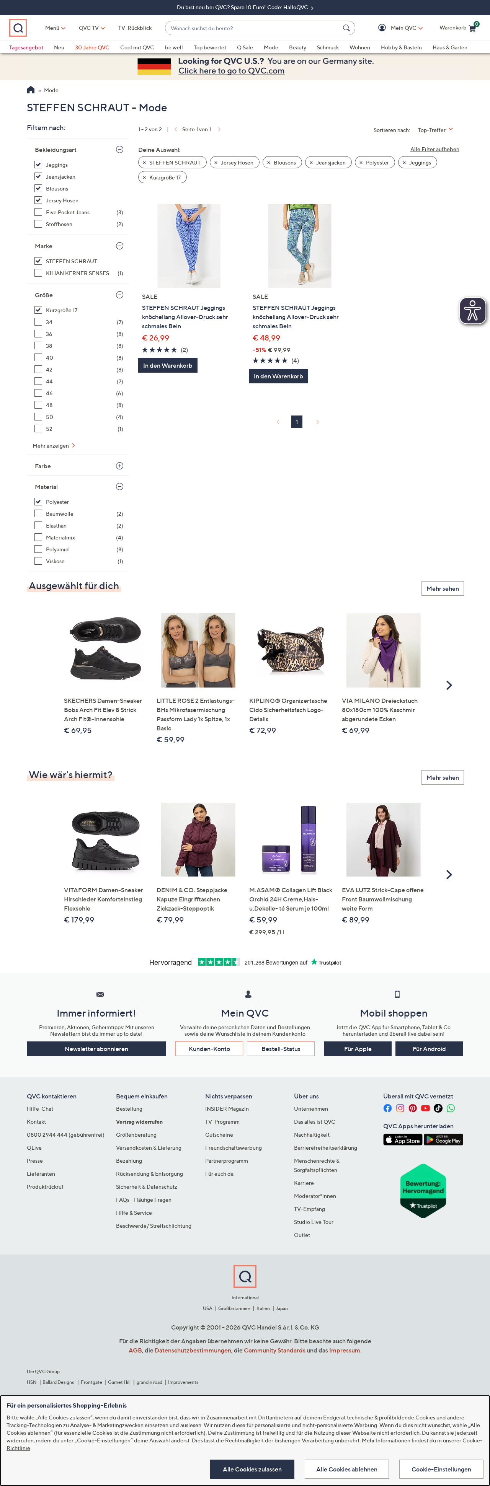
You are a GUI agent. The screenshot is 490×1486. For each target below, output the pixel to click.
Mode (271, 47)
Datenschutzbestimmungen (193, 1350)
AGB (135, 1350)
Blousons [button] (284, 162)
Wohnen (360, 47)
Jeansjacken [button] (330, 162)
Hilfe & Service (134, 1212)
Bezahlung (129, 1160)
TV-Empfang (309, 1209)
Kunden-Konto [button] (209, 1049)
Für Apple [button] (358, 1049)
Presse (35, 1160)
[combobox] (252, 28)
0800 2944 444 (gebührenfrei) (66, 1134)
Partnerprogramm (226, 1160)
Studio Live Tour (313, 1222)
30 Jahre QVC (92, 47)
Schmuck (328, 47)
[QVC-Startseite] (30, 90)
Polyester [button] (377, 162)
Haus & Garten (450, 47)
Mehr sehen (442, 588)
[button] (392, 28)
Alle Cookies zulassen (252, 1469)
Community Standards (274, 1350)
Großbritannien (234, 1308)
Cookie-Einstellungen (441, 1469)
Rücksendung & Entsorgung (149, 1173)
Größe (44, 295)
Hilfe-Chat (40, 1108)
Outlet (302, 1235)
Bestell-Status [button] (281, 1049)
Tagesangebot (26, 47)
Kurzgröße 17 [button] (164, 177)
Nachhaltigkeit (312, 1134)
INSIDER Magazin (227, 1108)
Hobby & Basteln (401, 47)
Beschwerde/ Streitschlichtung (153, 1225)
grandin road (149, 1382)
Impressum (344, 1350)
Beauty (297, 47)
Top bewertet (210, 47)
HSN (32, 1382)
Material (46, 486)
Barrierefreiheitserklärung (325, 1147)
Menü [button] (52, 27)
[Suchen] (347, 28)
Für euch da (219, 1173)
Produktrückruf (45, 1186)
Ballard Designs (58, 1382)
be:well (174, 47)
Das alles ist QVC (314, 1121)
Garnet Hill (119, 1382)
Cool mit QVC (137, 47)
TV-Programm (222, 1121)
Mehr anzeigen (51, 445)
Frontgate (91, 1382)
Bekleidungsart (56, 149)
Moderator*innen (315, 1196)
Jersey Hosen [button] (236, 162)
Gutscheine (219, 1134)
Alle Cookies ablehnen (346, 1469)
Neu (59, 47)
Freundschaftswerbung (233, 1147)
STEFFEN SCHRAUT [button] (174, 162)
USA (207, 1308)
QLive (34, 1147)
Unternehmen (311, 1108)
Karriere (304, 1183)
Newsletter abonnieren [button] (96, 1049)
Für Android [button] (429, 1049)
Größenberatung (136, 1134)
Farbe (43, 466)
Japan (282, 1308)
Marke (43, 246)
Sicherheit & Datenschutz (146, 1186)
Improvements (183, 1382)
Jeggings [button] (419, 162)
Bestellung (129, 1108)
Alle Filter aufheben (434, 149)
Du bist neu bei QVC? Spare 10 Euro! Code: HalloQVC (243, 7)
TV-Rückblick (135, 27)
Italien (263, 1308)
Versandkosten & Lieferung (148, 1147)
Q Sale (245, 47)
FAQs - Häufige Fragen (144, 1199)
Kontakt (36, 1121)
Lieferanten (41, 1173)
